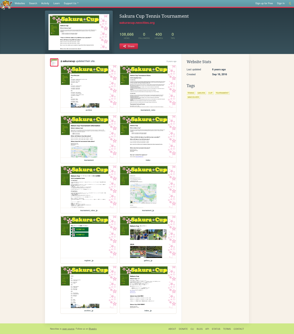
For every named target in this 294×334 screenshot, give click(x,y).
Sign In (281, 3)
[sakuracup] (54, 62)
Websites (20, 3)
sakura (201, 93)
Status (216, 328)
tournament (222, 93)
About (172, 328)
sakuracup (69, 61)
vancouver (193, 97)
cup (210, 93)
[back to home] (6, 4)
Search (33, 3)
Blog (200, 328)
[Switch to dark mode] (290, 3)
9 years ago (171, 61)
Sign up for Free (264, 3)
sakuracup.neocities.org (137, 22)
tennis (190, 93)
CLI (192, 328)
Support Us (70, 3)
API (207, 328)
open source (68, 328)
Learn (56, 3)
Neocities (54, 328)
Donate (183, 328)
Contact (239, 328)
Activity (45, 3)
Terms (227, 328)
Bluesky (93, 328)
